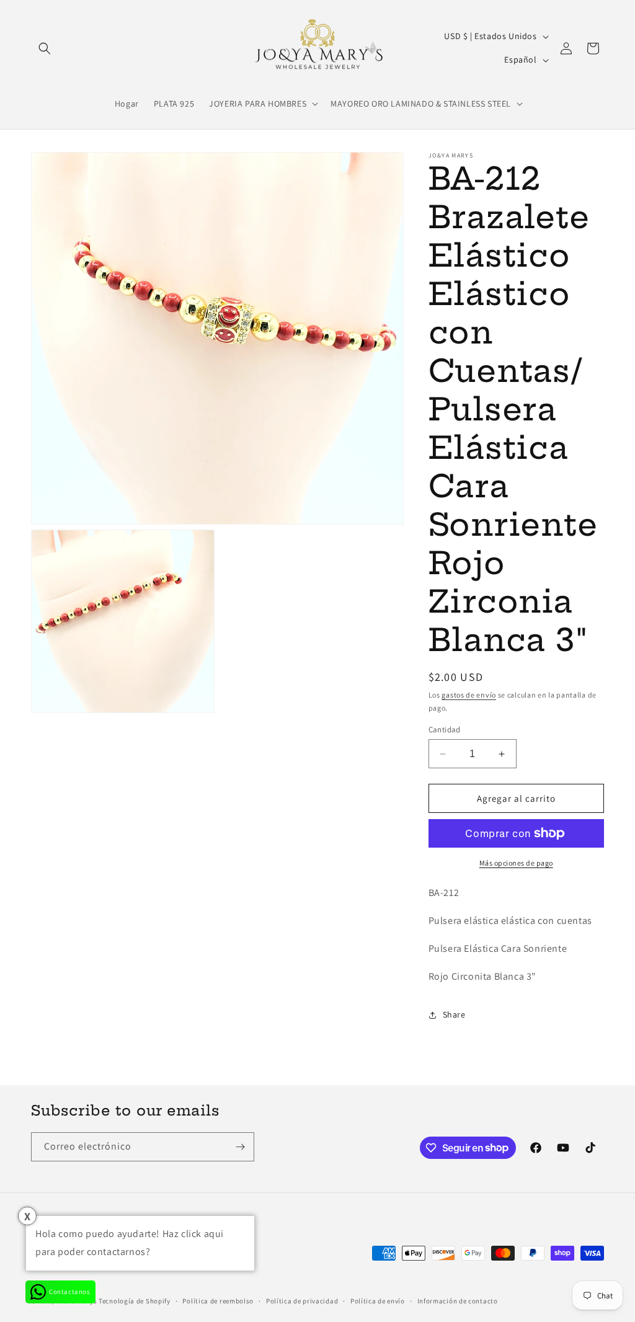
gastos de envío (469, 694)
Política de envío (377, 1301)
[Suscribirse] (240, 1146)
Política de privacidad (302, 1301)
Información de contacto (457, 1301)
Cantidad (445, 729)
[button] (44, 48)
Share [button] (454, 1014)
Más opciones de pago (516, 862)
